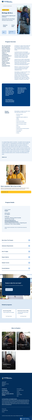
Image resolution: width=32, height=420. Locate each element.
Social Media (5, 390)
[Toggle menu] (29, 1)
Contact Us (4, 388)
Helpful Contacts (19, 394)
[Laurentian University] (7, 2)
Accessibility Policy (5, 410)
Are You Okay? (19, 388)
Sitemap (3, 411)
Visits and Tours (5, 392)
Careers (18, 391)
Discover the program (5, 26)
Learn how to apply (9, 289)
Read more (8, 367)
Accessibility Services (20, 390)
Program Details (13, 26)
